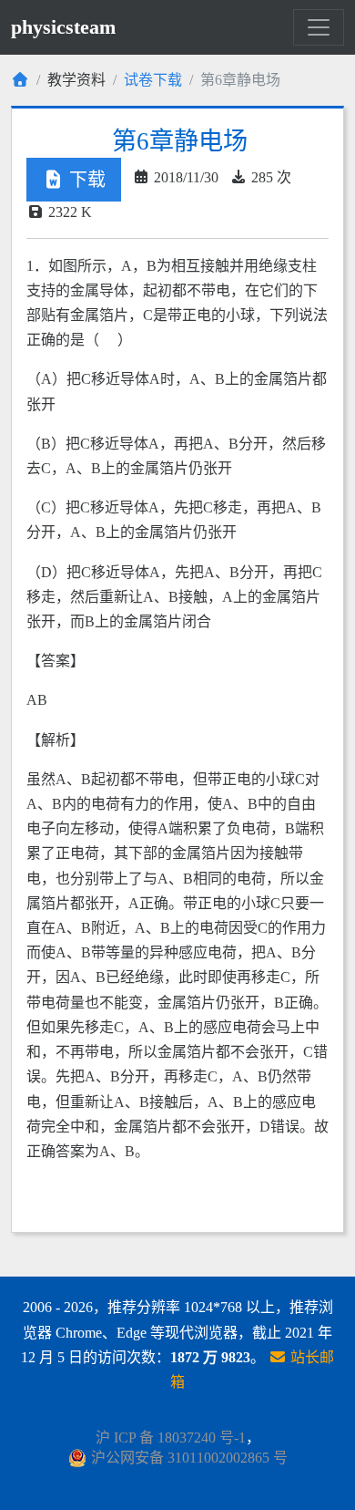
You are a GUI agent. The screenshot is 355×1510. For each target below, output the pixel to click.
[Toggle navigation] (318, 27)
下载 (85, 180)
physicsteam (63, 27)
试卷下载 (153, 80)
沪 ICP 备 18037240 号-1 (171, 1437)
